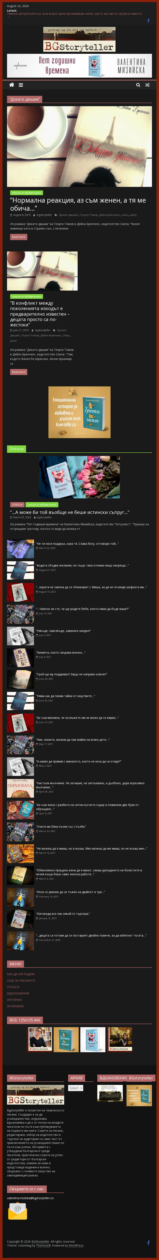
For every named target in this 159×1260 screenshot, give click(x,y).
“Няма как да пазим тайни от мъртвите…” (65, 696)
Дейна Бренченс (109, 215)
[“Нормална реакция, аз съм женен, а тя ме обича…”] (79, 108)
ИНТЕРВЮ (14, 1000)
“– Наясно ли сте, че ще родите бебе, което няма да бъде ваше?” (82, 609)
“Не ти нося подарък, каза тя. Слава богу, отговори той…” (77, 544)
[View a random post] (147, 85)
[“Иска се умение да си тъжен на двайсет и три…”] (20, 890)
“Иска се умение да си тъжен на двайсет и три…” (70, 892)
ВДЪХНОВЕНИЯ (18, 993)
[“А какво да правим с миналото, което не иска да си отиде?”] (20, 759)
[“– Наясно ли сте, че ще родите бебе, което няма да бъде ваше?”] (20, 607)
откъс (125, 215)
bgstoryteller (45, 215)
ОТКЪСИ (17, 504)
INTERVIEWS (15, 1006)
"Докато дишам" (68, 215)
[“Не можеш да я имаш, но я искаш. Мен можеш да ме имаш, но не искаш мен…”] (20, 847)
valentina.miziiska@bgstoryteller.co (30, 1198)
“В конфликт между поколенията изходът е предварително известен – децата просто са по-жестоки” (40, 314)
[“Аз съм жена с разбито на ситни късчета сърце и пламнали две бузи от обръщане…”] (20, 803)
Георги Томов (88, 215)
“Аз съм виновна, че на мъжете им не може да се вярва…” (77, 718)
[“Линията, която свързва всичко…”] (20, 651)
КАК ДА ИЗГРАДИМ (21, 974)
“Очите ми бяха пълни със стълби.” (61, 826)
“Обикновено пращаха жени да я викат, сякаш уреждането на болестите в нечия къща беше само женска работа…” (89, 872)
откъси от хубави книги (26, 193)
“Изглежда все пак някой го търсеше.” (63, 914)
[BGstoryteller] (35, 1087)
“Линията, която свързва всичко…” (60, 652)
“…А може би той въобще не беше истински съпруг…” (69, 512)
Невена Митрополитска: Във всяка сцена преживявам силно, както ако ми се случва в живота (74, 15)
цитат (133, 215)
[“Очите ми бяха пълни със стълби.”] (20, 825)
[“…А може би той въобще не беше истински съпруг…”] (79, 458)
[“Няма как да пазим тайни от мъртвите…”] (20, 694)
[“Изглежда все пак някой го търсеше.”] (20, 912)
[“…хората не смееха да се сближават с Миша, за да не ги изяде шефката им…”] (20, 585)
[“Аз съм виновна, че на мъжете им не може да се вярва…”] (20, 716)
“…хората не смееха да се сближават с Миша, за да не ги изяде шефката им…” (91, 587)
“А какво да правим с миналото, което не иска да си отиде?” (78, 761)
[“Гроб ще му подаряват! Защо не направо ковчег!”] (20, 672)
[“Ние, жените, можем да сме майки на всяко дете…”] (20, 738)
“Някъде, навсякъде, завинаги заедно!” (63, 631)
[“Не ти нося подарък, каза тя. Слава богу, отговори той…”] (20, 542)
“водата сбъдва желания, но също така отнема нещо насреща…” (82, 565)
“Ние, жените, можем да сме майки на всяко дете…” (73, 740)
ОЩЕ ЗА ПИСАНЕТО (21, 980)
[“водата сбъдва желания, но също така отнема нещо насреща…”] (20, 563)
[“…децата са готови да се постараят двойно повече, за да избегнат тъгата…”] (20, 933)
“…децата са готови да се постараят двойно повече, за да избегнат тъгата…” (91, 935)
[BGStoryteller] (11, 85)
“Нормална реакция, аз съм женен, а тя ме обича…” (78, 204)
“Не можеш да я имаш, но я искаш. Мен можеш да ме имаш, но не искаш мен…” (92, 848)
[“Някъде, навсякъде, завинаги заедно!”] (20, 629)
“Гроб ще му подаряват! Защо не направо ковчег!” (71, 674)
